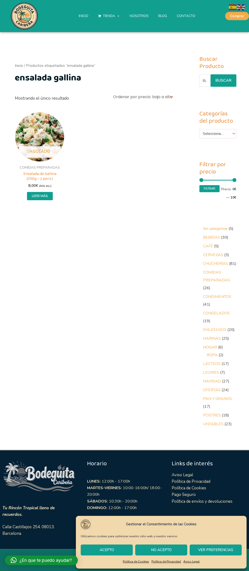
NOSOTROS (139, 16)
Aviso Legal (191, 561)
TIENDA (109, 16)
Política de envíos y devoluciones (202, 501)
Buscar (223, 80)
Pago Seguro (184, 494)
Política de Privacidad (166, 561)
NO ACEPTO (161, 549)
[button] (41, 560)
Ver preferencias (215, 549)
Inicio (19, 65)
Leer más (40, 196)
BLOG (162, 16)
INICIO (83, 16)
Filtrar (209, 188)
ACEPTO (107, 549)
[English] (241, 7)
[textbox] (215, 134)
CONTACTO (186, 16)
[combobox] (217, 134)
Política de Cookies (136, 561)
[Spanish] (233, 7)
